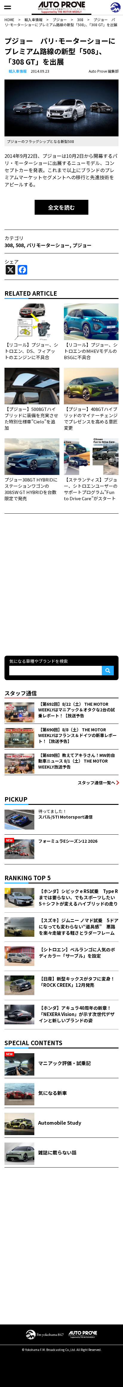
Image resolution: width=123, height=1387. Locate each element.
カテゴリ (14, 237)
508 (20, 245)
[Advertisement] (61, 584)
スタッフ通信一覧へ (96, 783)
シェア (11, 261)
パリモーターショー (48, 245)
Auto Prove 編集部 (104, 71)
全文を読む (61, 207)
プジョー (82, 245)
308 (8, 245)
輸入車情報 (18, 71)
